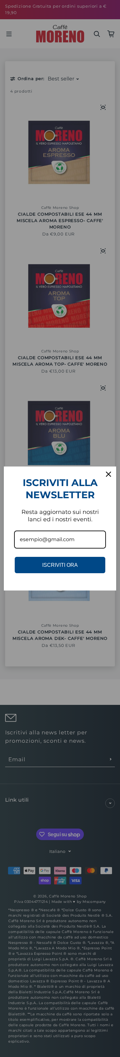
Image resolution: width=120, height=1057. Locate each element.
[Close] (108, 474)
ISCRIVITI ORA (60, 565)
